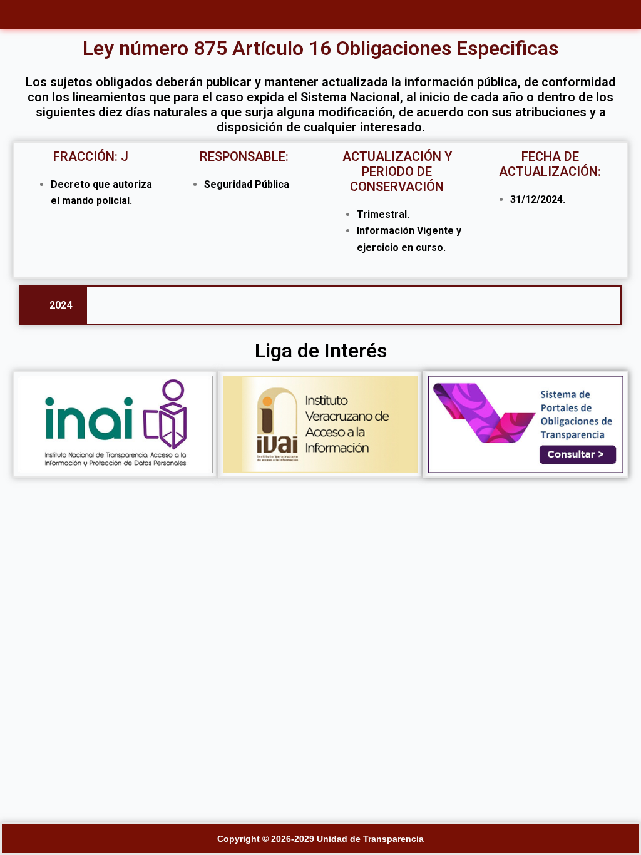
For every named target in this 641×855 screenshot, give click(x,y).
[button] (321, 14)
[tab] (54, 305)
